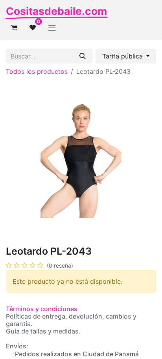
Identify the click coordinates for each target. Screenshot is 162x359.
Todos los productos (37, 71)
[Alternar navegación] (52, 27)
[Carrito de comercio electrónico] (14, 27)
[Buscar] (82, 56)
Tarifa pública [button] (123, 56)
